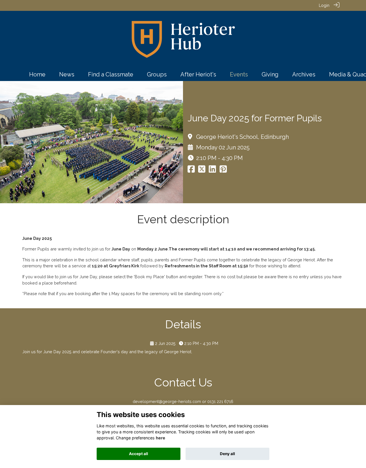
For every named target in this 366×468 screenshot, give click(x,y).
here (160, 437)
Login (324, 5)
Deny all (227, 453)
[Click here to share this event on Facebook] (191, 170)
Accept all (138, 453)
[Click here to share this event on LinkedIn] (212, 170)
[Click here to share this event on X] (201, 170)
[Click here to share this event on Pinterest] (223, 170)
